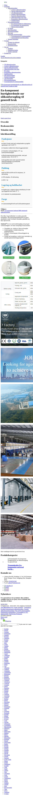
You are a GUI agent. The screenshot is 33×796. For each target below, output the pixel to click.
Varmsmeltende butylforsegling (20, 37)
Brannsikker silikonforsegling (19, 19)
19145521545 (13, 581)
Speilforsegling (15, 20)
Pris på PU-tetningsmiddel (22, 611)
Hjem (5, 5)
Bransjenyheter (12, 44)
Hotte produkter (18, 607)
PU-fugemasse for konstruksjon (20, 25)
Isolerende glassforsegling (15, 34)
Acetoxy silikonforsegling (18, 9)
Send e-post (4, 617)
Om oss (6, 47)
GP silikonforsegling (17, 13)
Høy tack (10, 33)
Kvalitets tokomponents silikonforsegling (12, 609)
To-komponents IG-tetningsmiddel (20, 36)
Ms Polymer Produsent (15, 614)
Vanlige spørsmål (12, 51)
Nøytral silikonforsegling (18, 11)
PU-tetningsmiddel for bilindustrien (21, 23)
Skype (2, 618)
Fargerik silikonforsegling (18, 16)
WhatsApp (8, 621)
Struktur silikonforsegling (18, 14)
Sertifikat (10, 48)
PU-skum (10, 28)
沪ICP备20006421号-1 (7, 607)
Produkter (7, 6)
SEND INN (4, 604)
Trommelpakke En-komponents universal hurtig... (16, 567)
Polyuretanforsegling (13, 22)
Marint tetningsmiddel (17, 27)
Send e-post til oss (6, 118)
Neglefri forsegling (13, 39)
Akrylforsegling (12, 30)
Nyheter (6, 41)
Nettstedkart (27, 607)
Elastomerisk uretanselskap (8, 612)
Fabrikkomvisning (13, 50)
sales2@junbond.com (14, 583)
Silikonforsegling (12, 8)
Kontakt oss (7, 53)
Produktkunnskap (13, 45)
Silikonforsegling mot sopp (18, 17)
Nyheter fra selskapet (13, 42)
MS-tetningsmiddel (13, 31)
